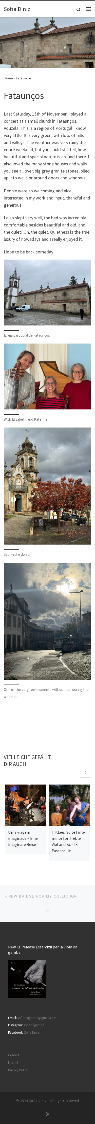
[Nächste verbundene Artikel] (85, 771)
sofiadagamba (34, 1025)
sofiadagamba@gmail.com (36, 1018)
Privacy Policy (18, 1070)
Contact (13, 1055)
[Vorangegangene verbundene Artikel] (73, 771)
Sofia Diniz (31, 1032)
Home (8, 78)
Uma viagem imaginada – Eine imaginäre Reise (23, 838)
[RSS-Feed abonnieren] (47, 1114)
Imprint (13, 1062)
